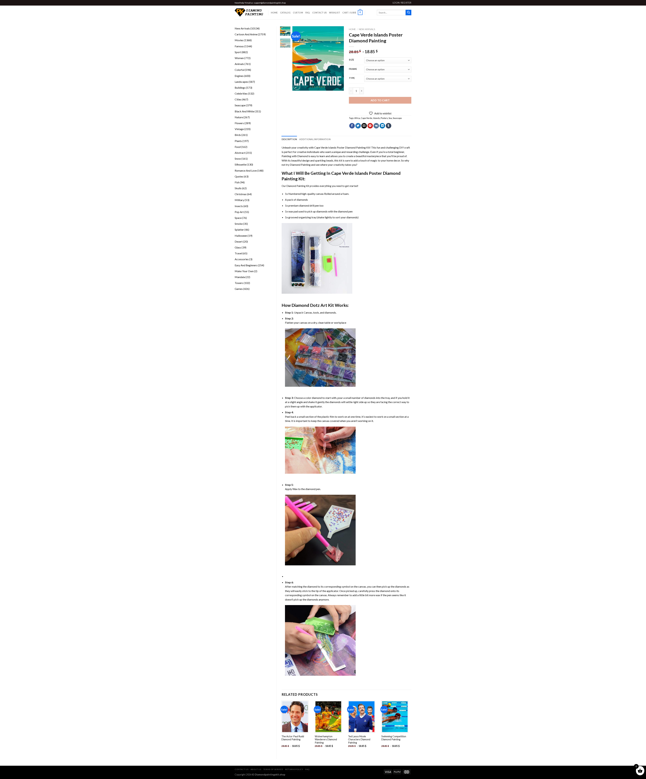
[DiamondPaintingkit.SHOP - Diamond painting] (249, 12)
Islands (376, 118)
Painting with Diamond (295, 156)
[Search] (408, 12)
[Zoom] (297, 86)
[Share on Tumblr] (388, 126)
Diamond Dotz (306, 305)
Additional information (315, 139)
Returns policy (294, 769)
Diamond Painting (300, 164)
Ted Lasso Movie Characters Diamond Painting (359, 739)
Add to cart (380, 100)
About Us (255, 769)
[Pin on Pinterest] (370, 126)
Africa (357, 118)
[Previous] (298, 58)
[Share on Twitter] (358, 126)
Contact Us (319, 12)
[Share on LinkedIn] (382, 126)
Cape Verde (366, 118)
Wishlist (334, 12)
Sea (390, 118)
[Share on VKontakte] (376, 126)
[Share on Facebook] (352, 126)
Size (351, 60)
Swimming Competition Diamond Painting (393, 738)
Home (274, 12)
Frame (353, 69)
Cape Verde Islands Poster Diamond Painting (340, 147)
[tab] (289, 139)
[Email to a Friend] (364, 126)
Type (352, 78)
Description (289, 139)
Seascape (397, 118)
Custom (298, 12)
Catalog (285, 12)
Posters (384, 118)
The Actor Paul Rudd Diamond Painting (292, 738)
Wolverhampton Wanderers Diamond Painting (326, 739)
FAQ (307, 12)
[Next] (339, 58)
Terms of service (273, 769)
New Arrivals (367, 29)
